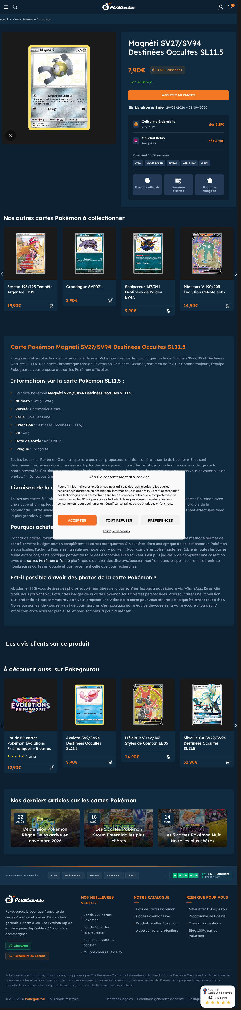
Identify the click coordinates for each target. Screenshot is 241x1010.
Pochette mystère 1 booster (98, 942)
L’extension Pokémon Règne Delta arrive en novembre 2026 (45, 835)
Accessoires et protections (157, 930)
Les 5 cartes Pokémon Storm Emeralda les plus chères (119, 835)
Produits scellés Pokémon (156, 923)
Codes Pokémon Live (153, 916)
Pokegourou (35, 999)
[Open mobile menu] (6, 7)
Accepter (77, 520)
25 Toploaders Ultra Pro (102, 952)
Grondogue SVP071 (84, 286)
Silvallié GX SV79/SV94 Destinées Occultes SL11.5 (205, 743)
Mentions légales (120, 999)
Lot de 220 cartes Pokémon (97, 917)
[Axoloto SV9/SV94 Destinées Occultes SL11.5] (89, 704)
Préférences (160, 520)
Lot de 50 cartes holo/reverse (96, 930)
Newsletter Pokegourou (208, 909)
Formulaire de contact (29, 956)
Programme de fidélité (207, 916)
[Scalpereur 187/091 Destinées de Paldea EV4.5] (148, 253)
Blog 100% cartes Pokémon (203, 933)
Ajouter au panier (178, 95)
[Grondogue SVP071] (89, 253)
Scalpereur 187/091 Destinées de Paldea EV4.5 (143, 292)
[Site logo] (118, 6)
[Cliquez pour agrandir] (10, 135)
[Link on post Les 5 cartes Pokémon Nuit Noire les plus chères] (192, 828)
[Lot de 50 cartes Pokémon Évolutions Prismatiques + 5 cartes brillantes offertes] (30, 704)
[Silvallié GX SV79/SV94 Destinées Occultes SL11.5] (207, 704)
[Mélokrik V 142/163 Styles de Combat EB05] (148, 704)
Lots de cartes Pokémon (155, 909)
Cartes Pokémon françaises (32, 19)
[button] (52, 306)
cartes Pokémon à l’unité (48, 560)
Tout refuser (119, 520)
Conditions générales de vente (160, 999)
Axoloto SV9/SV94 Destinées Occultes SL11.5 (83, 743)
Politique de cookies (116, 531)
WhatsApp (21, 945)
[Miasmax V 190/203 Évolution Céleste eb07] (207, 253)
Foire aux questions (205, 923)
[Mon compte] (220, 7)
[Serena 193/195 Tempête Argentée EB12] (30, 253)
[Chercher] (15, 7)
